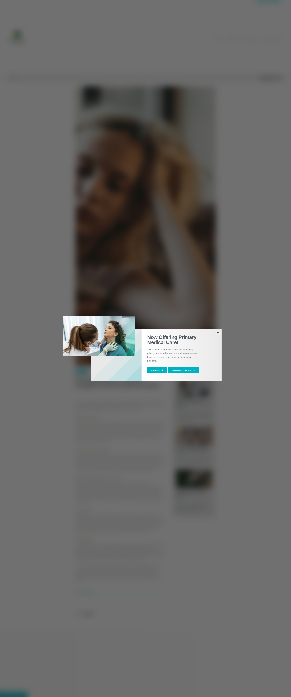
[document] (145, 348)
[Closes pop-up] (218, 334)
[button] (157, 370)
